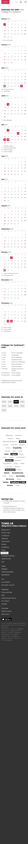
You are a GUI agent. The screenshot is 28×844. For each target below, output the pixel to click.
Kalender (4, 553)
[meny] (25, 2)
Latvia (4, 457)
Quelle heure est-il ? (15, 630)
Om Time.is (5, 601)
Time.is (5, 2)
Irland (20, 451)
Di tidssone (5, 536)
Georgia (7, 451)
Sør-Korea (10, 479)
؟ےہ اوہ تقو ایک (18, 638)
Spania (6, 473)
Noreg (16, 463)
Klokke (3, 544)
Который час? (18, 632)
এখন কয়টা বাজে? (10, 632)
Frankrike (17, 448)
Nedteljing (5, 547)
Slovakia (19, 469)
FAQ (2, 595)
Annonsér (4, 608)
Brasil (22, 442)
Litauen (11, 457)
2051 (8, 19)
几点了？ (13, 629)
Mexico (9, 460)
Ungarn (18, 485)
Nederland (18, 460)
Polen (22, 463)
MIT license (11, 382)
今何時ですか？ (16, 636)
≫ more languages (6, 640)
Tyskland (16, 12)
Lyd (2, 562)
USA (23, 482)
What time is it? (5, 629)
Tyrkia (5, 482)
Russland (10, 470)
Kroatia (21, 454)
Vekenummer (6, 559)
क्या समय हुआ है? (20, 629)
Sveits (4, 476)
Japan (14, 454)
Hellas (14, 451)
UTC (2, 579)
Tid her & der (5, 533)
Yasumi (13, 380)
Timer (3, 550)
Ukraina (10, 485)
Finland (8, 448)
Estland (21, 444)
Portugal (9, 466)
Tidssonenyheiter (7, 572)
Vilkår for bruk (6, 611)
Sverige (11, 476)
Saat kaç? (4, 638)
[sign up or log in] (21, 2)
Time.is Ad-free (6, 592)
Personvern (5, 614)
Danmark (14, 444)
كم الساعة (3, 632)
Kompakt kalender (8, 556)
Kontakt (4, 604)
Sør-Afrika (20, 476)
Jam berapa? (14, 634)
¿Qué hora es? (5, 630)
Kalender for (12, 11)
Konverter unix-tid (7, 585)
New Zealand (7, 463)
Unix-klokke (5, 582)
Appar (3, 566)
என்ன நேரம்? (11, 638)
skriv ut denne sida (9, 512)
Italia (6, 454)
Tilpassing (4, 589)
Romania (17, 466)
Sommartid (7, 89)
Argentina (9, 435)
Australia (10, 438)
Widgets (4, 569)
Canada (5, 445)
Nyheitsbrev (5, 575)
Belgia (18, 438)
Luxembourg (20, 457)
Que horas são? (5, 634)
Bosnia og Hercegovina (10, 441)
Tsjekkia (19, 479)
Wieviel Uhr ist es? (6, 636)
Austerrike (18, 435)
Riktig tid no (5, 530)
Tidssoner (4, 538)
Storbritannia (17, 473)
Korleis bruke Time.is (8, 598)
